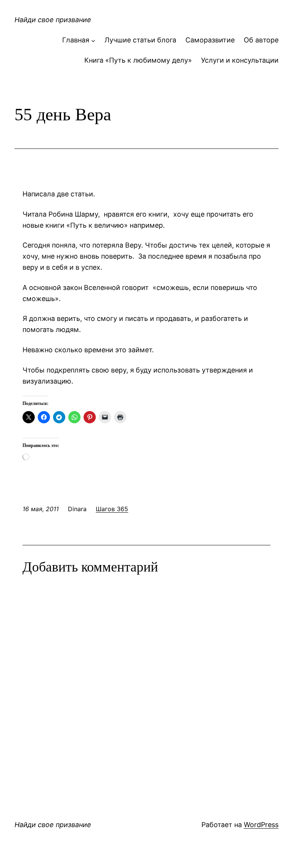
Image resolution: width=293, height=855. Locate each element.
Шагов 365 (112, 509)
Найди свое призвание (52, 20)
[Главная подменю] (93, 40)
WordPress (261, 825)
